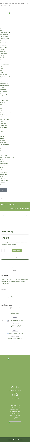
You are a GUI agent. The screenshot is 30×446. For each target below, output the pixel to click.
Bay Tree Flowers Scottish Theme (7, 77)
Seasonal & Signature (4, 85)
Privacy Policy (3, 98)
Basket (1, 104)
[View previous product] (3, 216)
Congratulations (3, 45)
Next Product (23, 216)
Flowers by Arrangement (5, 32)
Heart (1, 70)
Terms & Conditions (4, 100)
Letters (1, 72)
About (1, 96)
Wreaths (2, 81)
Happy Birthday (3, 47)
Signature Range (3, 93)
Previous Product (7, 216)
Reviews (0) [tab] (15, 270)
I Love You (2, 49)
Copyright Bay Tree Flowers (15, 440)
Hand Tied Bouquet (4, 34)
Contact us (2, 102)
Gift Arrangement (4, 36)
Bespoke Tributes (4, 83)
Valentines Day (3, 91)
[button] (15, 106)
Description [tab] (15, 267)
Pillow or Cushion (3, 74)
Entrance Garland (15, 313)
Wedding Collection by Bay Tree (15, 326)
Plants (1, 41)
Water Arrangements (4, 38)
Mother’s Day (3, 89)
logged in (9, 297)
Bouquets (2, 58)
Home (1, 28)
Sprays (1, 79)
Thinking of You (3, 53)
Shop (1, 30)
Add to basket (16, 250)
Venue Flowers (3, 62)
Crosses (1, 68)
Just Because (3, 51)
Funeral (1, 66)
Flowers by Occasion (4, 43)
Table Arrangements (4, 64)
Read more (15, 317)
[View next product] (27, 216)
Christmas (2, 87)
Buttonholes (2, 60)
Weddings (2, 55)
